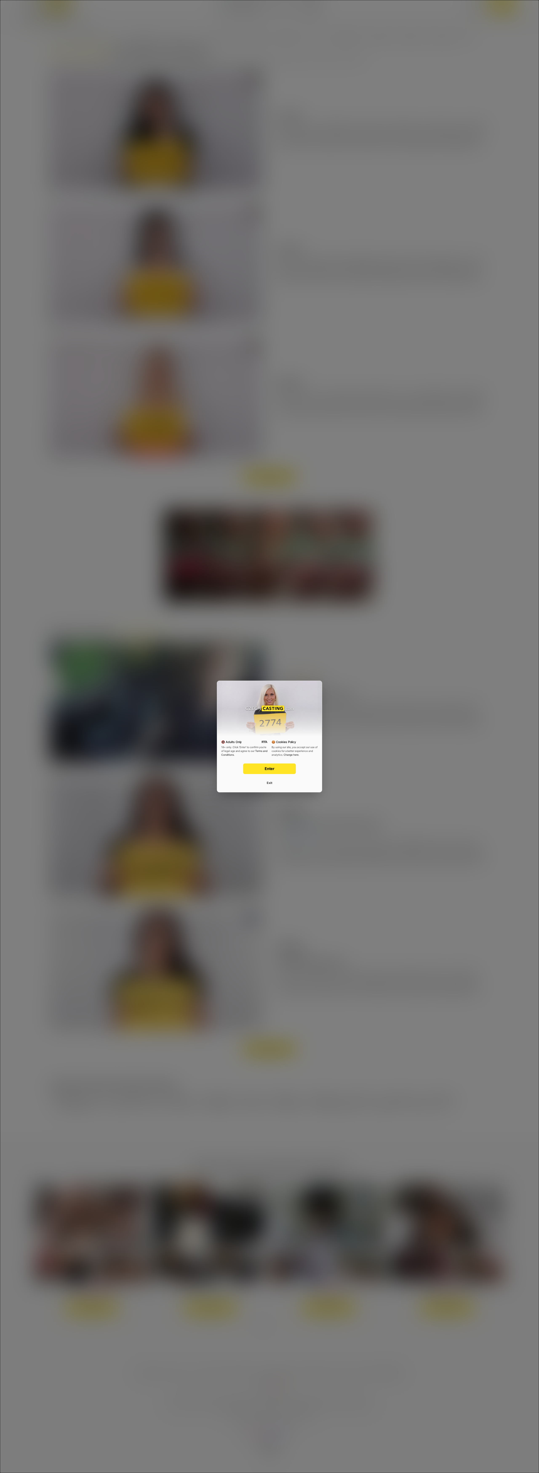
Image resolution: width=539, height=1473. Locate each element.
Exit (269, 783)
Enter (270, 768)
